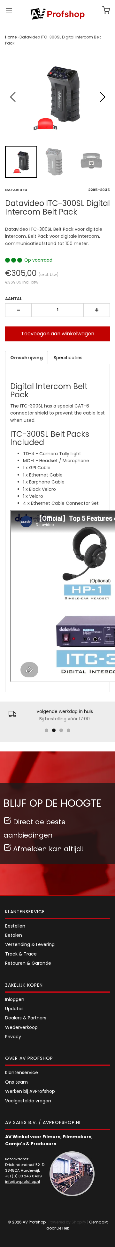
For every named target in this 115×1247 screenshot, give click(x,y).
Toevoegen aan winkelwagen (57, 333)
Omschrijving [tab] (26, 357)
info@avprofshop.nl (22, 1181)
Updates (14, 1008)
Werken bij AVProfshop (30, 1091)
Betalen (13, 935)
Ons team (16, 1082)
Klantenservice (21, 1072)
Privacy (13, 1036)
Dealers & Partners (25, 1018)
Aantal (13, 298)
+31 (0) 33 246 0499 (23, 1176)
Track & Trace (21, 954)
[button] (102, 97)
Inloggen (14, 999)
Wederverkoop (21, 1027)
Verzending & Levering (30, 944)
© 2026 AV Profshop (27, 1222)
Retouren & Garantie (28, 963)
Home (11, 37)
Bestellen (15, 926)
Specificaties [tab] (68, 357)
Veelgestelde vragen (28, 1101)
